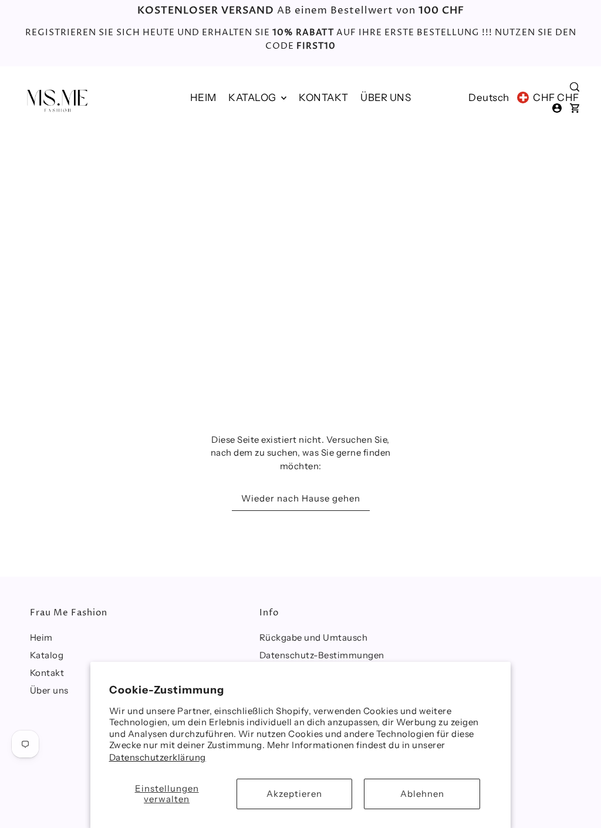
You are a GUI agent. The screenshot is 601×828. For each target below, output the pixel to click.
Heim (41, 637)
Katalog (253, 97)
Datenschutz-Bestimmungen (321, 655)
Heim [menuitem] (203, 97)
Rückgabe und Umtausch (313, 637)
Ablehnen (422, 793)
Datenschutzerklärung (157, 757)
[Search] (574, 87)
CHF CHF (556, 97)
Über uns (49, 690)
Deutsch (488, 97)
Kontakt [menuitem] (324, 97)
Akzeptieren (294, 793)
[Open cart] (574, 108)
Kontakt (47, 672)
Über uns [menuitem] (385, 97)
